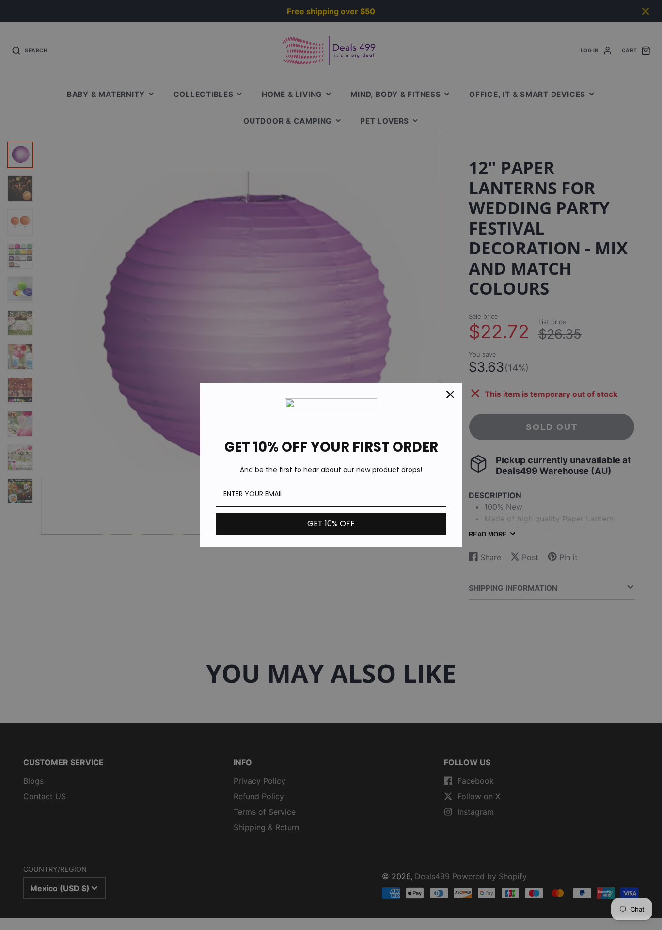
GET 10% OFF (331, 523)
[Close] (450, 394)
